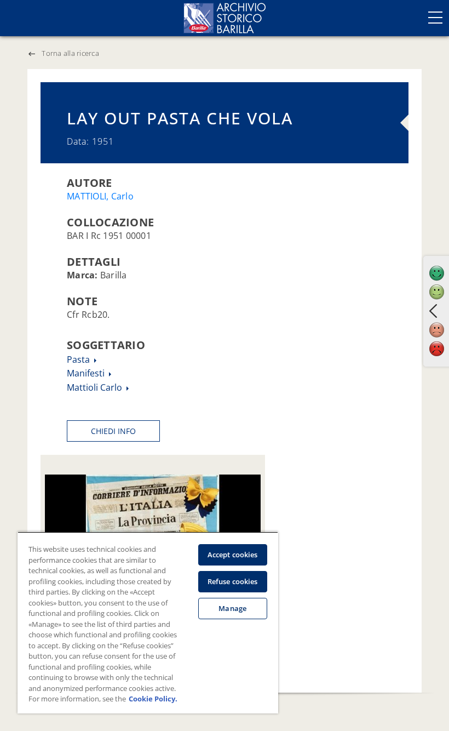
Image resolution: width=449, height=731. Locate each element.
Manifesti (87, 373)
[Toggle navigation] (435, 17)
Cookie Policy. (153, 699)
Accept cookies (233, 554)
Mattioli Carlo (95, 387)
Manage (232, 608)
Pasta (79, 359)
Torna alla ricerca (70, 53)
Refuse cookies (233, 581)
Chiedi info (113, 431)
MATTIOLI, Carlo (100, 196)
